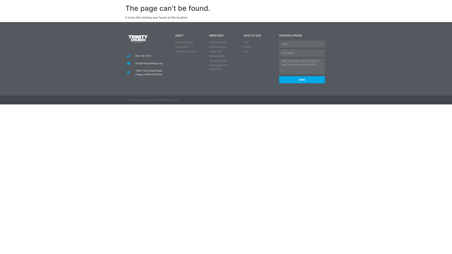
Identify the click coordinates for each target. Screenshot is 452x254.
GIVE (375, 11)
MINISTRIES (351, 11)
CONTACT (394, 11)
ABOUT (325, 11)
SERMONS (304, 11)
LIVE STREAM (419, 11)
